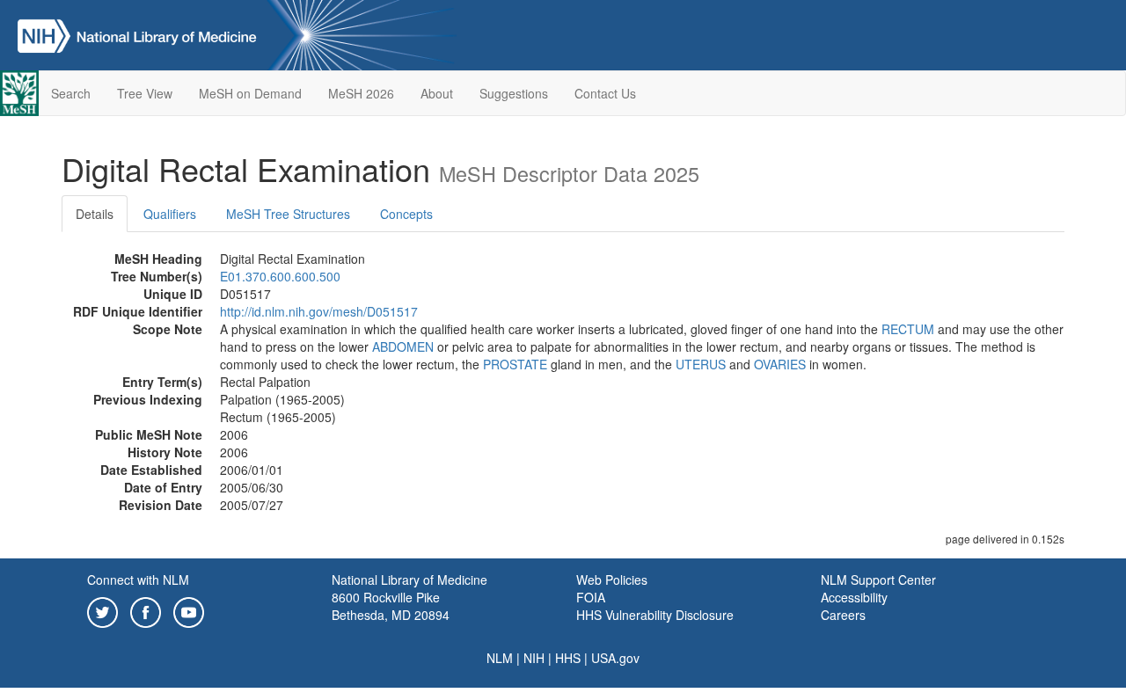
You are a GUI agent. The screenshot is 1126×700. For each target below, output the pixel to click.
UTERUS (701, 364)
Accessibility (854, 597)
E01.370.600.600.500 (280, 276)
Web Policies (611, 579)
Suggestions (513, 93)
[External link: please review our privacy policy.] (102, 610)
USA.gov (615, 658)
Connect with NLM (138, 579)
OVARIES (780, 364)
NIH (534, 658)
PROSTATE (515, 364)
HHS (568, 658)
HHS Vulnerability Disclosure (655, 614)
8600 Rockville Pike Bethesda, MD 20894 (391, 605)
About (436, 93)
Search (71, 93)
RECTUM (907, 329)
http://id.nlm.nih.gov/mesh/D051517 (319, 311)
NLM (499, 658)
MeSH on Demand (250, 93)
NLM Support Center (878, 579)
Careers (843, 614)
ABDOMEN (403, 346)
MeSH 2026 (361, 93)
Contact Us (605, 93)
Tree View (144, 93)
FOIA (590, 597)
